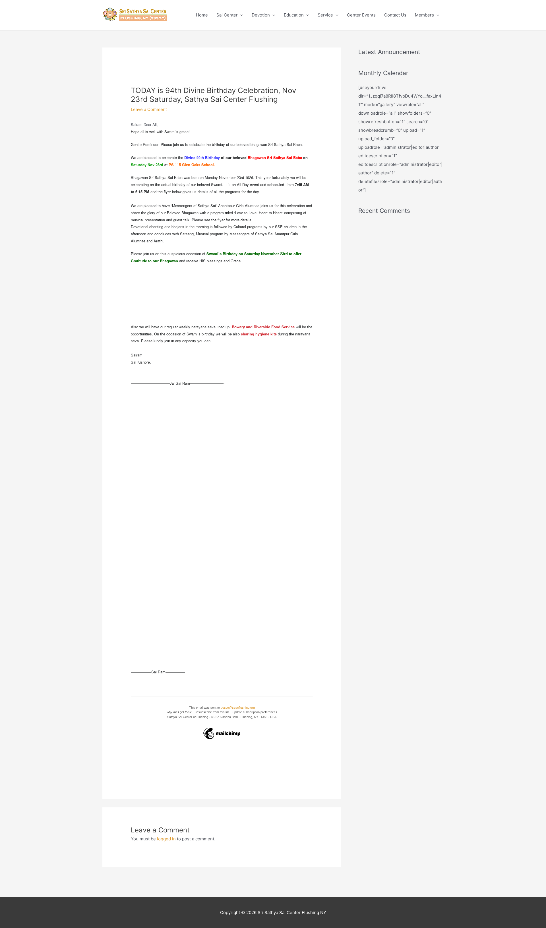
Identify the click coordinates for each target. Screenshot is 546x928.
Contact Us (395, 15)
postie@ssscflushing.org (238, 707)
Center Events (361, 15)
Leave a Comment (149, 109)
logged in (166, 839)
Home (202, 15)
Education (294, 15)
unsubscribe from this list (212, 712)
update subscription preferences (255, 712)
